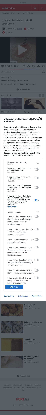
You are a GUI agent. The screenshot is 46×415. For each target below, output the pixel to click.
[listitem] (23, 163)
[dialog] (23, 207)
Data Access (23, 296)
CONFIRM (14, 287)
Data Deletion (9, 296)
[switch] (37, 169)
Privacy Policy (37, 296)
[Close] (41, 119)
